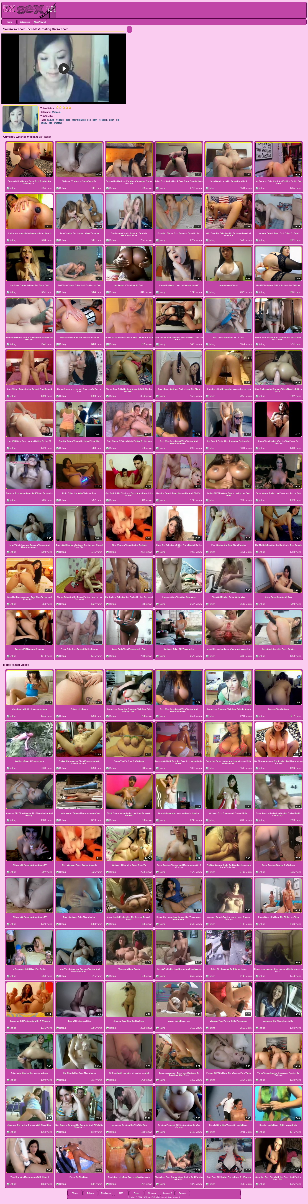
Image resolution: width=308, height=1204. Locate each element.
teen (68, 120)
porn (95, 120)
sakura (50, 120)
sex (89, 120)
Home (9, 22)
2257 (121, 1193)
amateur (58, 123)
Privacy (90, 1193)
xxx (117, 120)
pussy (44, 123)
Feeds (136, 1193)
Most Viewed (40, 22)
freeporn (103, 120)
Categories (25, 22)
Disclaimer (106, 1193)
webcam (60, 120)
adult (111, 120)
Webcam (56, 112)
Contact (182, 1193)
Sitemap (152, 1193)
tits (50, 123)
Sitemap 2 (167, 1193)
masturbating (79, 120)
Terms (75, 1193)
